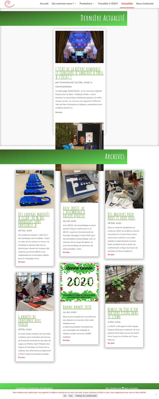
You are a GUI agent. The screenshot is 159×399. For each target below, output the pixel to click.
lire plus (58, 112)
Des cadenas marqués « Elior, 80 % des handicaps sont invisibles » (34, 219)
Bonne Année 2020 (77, 307)
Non (70, 396)
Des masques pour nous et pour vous (121, 216)
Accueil (44, 4)
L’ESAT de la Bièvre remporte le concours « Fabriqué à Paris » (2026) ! (79, 73)
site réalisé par (113, 388)
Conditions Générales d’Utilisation (34, 388)
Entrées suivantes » (132, 366)
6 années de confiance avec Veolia (29, 320)
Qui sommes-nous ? (63, 4)
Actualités (127, 4)
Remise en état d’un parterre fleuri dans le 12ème (123, 312)
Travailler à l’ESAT (108, 4)
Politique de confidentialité (86, 396)
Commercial (66, 82)
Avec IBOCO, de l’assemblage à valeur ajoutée (74, 211)
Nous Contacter (145, 4)
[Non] (156, 394)
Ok (65, 396)
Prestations (86, 4)
